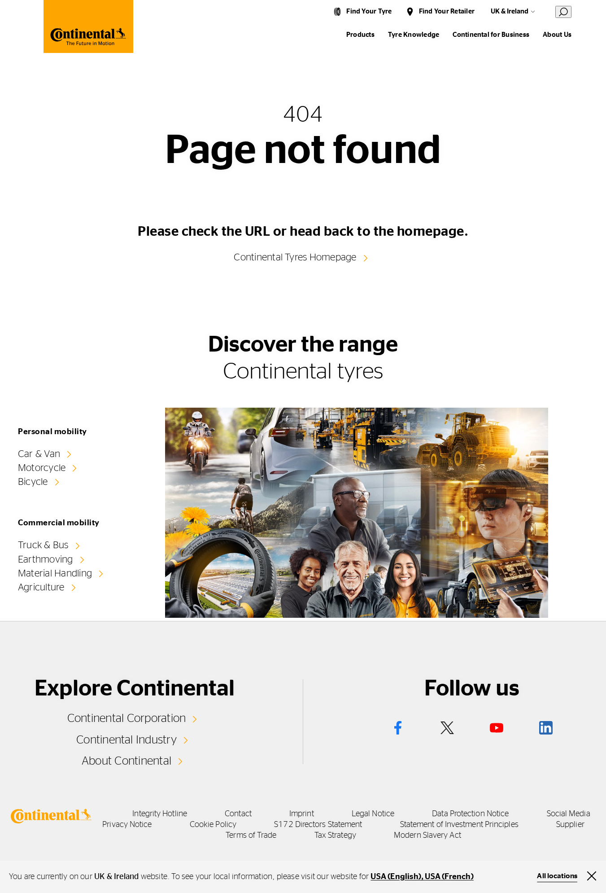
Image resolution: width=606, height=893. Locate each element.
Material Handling (55, 573)
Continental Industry (126, 740)
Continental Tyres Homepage (295, 257)
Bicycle (33, 482)
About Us (557, 34)
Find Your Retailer (447, 11)
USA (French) (449, 877)
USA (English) (396, 877)
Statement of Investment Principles (459, 825)
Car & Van (39, 454)
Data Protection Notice (470, 814)
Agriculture (41, 587)
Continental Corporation (126, 718)
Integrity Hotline (159, 814)
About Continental (126, 761)
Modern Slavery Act (427, 835)
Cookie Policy (213, 825)
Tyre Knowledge (413, 34)
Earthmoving (45, 559)
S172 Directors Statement (318, 825)
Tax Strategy (335, 835)
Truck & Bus (43, 545)
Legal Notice (373, 814)
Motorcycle (41, 468)
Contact (238, 814)
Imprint (301, 814)
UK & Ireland (509, 11)
